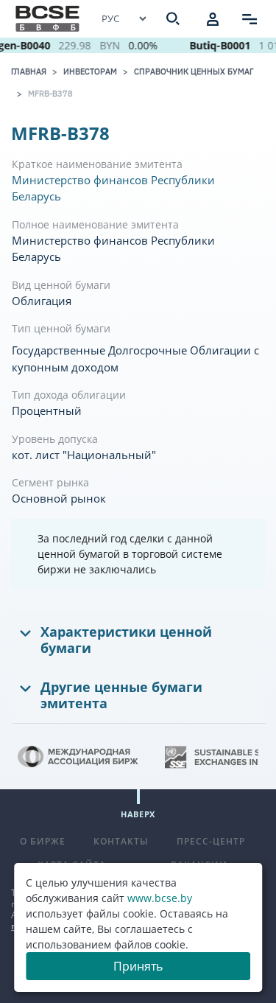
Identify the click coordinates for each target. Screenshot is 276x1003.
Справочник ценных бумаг (193, 71)
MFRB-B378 (50, 93)
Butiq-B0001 (218, 45)
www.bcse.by (159, 898)
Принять (138, 966)
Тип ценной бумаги (61, 328)
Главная (28, 71)
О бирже (43, 841)
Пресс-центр (211, 841)
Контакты (121, 841)
